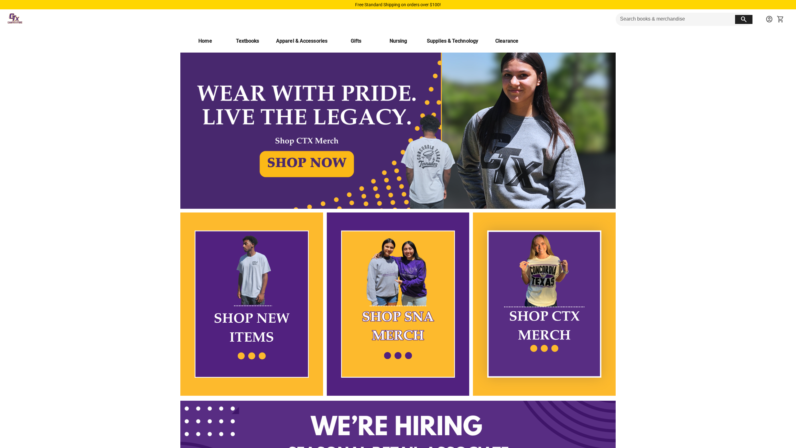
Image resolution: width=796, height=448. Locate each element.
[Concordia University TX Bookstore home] (14, 19)
